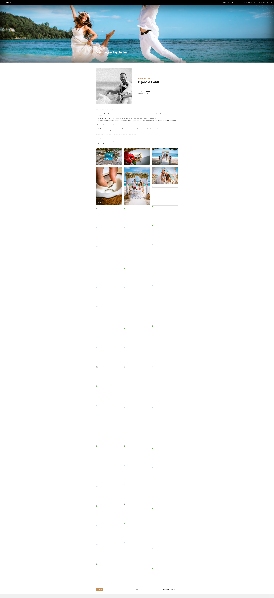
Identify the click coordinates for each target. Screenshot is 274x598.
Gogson (148, 93)
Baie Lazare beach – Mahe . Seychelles (152, 89)
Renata (148, 91)
